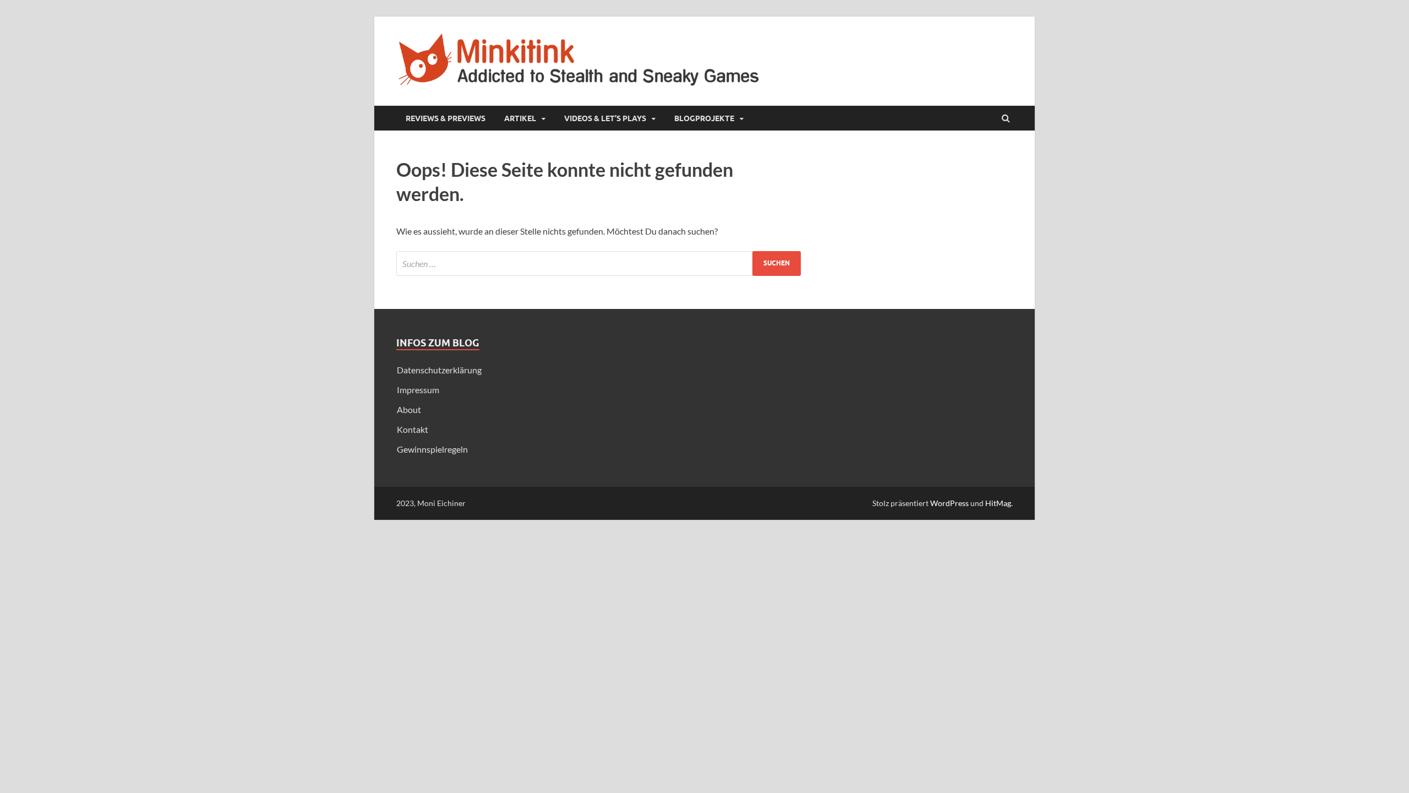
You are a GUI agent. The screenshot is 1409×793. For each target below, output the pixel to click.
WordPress (949, 503)
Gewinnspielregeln (432, 449)
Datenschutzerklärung (439, 370)
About (409, 409)
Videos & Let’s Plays (605, 118)
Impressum (418, 389)
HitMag (998, 503)
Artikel (520, 118)
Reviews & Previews (445, 118)
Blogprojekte (704, 118)
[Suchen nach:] (598, 263)
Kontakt (412, 429)
